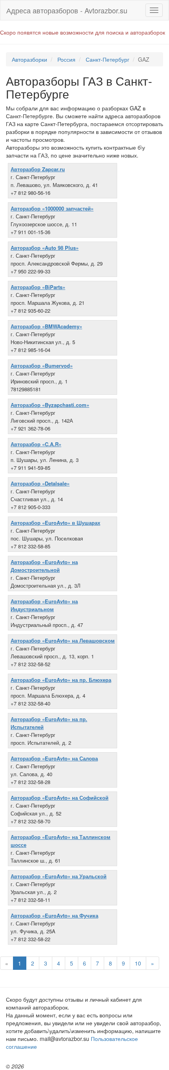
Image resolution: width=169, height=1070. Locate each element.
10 (138, 963)
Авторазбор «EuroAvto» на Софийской (59, 797)
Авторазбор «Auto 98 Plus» (45, 247)
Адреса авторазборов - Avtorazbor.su (66, 10)
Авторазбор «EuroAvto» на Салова (54, 758)
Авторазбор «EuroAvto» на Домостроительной (44, 565)
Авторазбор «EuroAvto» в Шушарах (55, 522)
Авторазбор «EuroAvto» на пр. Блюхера (61, 679)
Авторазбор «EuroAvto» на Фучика (54, 915)
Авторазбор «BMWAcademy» (46, 326)
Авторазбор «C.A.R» (36, 444)
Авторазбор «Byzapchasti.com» (50, 405)
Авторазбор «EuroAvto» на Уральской (59, 876)
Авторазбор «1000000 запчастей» (52, 208)
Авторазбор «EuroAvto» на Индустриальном (44, 605)
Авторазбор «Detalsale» (40, 483)
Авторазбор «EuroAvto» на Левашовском (63, 640)
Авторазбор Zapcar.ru (38, 169)
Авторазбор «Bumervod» (42, 365)
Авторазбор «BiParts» (38, 287)
